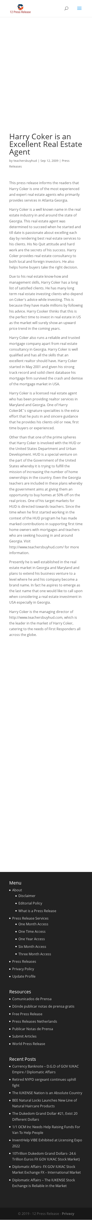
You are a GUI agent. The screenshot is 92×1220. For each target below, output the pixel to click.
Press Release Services (30, 918)
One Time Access (32, 931)
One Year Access (31, 939)
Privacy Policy (23, 969)
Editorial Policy (30, 903)
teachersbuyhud (25, 161)
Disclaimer (27, 895)
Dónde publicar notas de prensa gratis (43, 1006)
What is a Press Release (37, 911)
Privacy (68, 1213)
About (17, 890)
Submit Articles (24, 1036)
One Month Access (33, 924)
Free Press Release (27, 1014)
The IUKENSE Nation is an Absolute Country (47, 1093)
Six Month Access (32, 946)
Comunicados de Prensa (32, 999)
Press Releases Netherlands (34, 1021)
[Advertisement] (46, 74)
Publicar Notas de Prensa (32, 1029)
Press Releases (24, 961)
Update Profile (24, 976)
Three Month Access (34, 954)
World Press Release (28, 1043)
